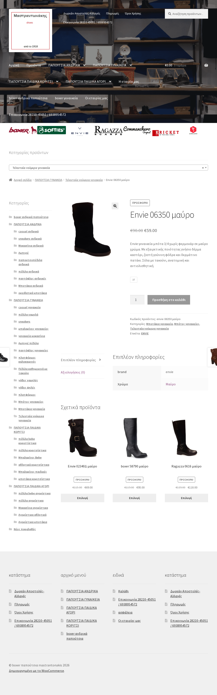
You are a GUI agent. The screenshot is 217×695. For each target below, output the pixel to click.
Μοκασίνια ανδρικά (30, 246)
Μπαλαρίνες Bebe (30, 457)
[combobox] (108, 168)
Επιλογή (82, 498)
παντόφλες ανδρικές (32, 278)
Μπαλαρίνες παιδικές (32, 472)
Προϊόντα (33, 65)
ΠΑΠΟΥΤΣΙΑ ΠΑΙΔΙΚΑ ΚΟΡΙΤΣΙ (31, 81)
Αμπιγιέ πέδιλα (28, 343)
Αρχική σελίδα (23, 180)
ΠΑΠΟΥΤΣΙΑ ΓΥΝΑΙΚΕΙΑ (109, 65)
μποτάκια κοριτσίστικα (34, 479)
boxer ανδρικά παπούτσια (28, 98)
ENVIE (145, 333)
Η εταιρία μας (129, 81)
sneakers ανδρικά (30, 239)
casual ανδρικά (28, 231)
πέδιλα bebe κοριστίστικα (27, 441)
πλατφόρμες (27, 395)
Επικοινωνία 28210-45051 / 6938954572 (87, 22)
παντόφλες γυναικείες (33, 350)
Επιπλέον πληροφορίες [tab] (78, 360)
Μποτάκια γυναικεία (159, 324)
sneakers (24, 321)
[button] (115, 206)
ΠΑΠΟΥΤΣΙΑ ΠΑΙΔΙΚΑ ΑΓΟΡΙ (86, 81)
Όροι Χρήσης (133, 13)
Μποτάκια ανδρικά (30, 286)
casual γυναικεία (29, 307)
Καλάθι (123, 591)
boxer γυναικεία (66, 98)
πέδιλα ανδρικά (28, 271)
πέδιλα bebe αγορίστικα (34, 493)
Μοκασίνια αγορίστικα (33, 508)
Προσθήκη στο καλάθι (168, 300)
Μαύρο (171, 384)
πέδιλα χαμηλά (28, 314)
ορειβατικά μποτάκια (32, 293)
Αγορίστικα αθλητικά (32, 515)
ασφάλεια (125, 612)
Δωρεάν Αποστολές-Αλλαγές (81, 13)
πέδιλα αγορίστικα (30, 500)
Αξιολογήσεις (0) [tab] (73, 372)
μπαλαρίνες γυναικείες (33, 329)
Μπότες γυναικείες (186, 324)
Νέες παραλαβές (25, 529)
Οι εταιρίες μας (96, 98)
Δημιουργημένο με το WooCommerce (36, 670)
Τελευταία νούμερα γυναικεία (84, 180)
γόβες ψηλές (26, 387)
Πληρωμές (112, 13)
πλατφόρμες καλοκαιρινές (27, 360)
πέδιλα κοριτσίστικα (32, 450)
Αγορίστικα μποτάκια (32, 522)
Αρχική (14, 65)
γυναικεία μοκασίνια (31, 336)
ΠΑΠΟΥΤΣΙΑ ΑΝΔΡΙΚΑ (64, 65)
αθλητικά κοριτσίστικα (33, 465)
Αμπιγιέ (23, 253)
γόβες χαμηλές (28, 380)
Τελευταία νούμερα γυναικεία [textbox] (107, 168)
